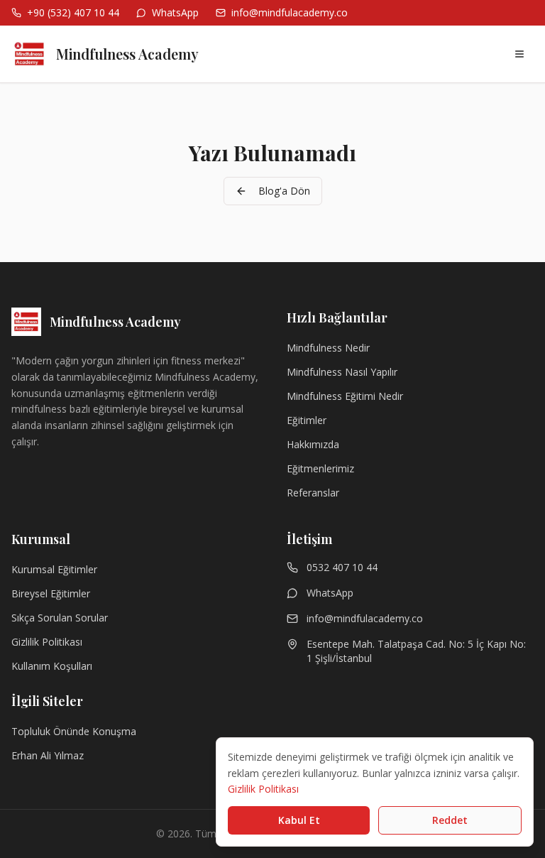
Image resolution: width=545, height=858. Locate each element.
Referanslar (313, 492)
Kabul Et (299, 820)
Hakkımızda (313, 444)
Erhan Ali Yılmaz (47, 755)
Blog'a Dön (284, 190)
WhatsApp (330, 592)
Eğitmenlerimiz (320, 468)
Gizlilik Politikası (46, 641)
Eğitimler (306, 420)
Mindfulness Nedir (328, 347)
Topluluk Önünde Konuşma (73, 731)
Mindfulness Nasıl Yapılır (342, 372)
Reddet (450, 820)
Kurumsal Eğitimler (54, 569)
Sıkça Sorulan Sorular (59, 617)
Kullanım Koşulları (51, 666)
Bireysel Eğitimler (50, 593)
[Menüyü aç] (519, 54)
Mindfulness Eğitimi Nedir (345, 396)
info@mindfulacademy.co (365, 618)
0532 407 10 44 (342, 567)
